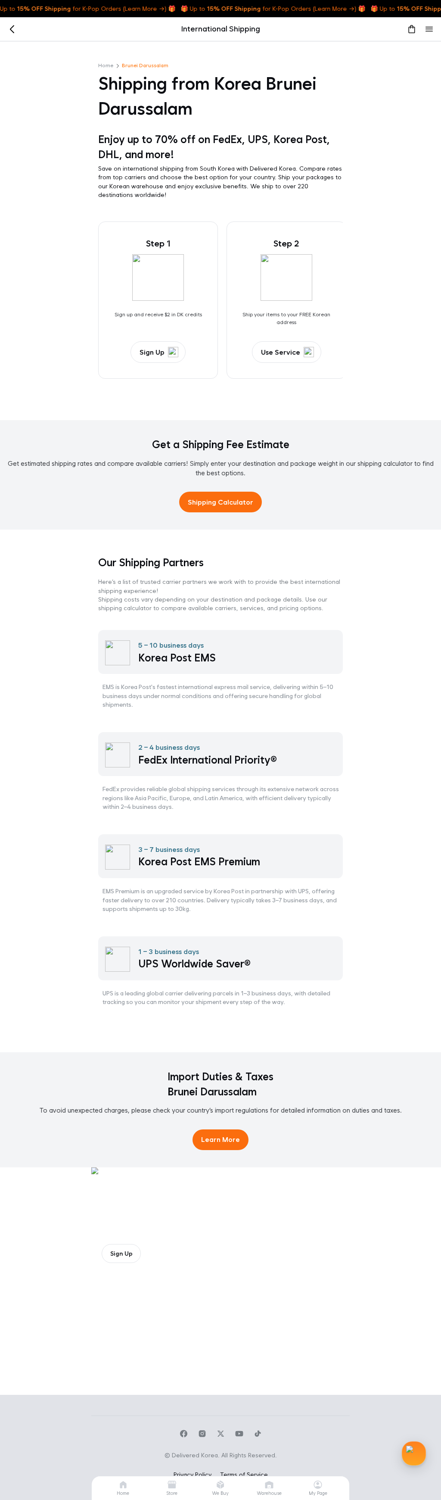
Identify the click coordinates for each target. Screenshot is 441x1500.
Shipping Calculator (220, 502)
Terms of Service (244, 1474)
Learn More (220, 1139)
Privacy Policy (192, 1474)
